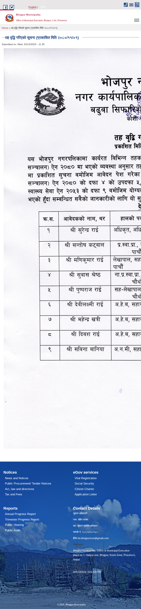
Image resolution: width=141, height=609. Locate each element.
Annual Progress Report (20, 514)
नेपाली (42, 7)
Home (5, 28)
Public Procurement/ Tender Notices (28, 483)
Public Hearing (14, 525)
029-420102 (79, 571)
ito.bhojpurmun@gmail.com (93, 538)
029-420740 (94, 571)
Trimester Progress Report (22, 519)
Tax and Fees (13, 494)
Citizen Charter (84, 489)
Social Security (84, 483)
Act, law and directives (19, 489)
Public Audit (12, 530)
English (32, 7)
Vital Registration (86, 478)
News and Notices (16, 478)
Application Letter (86, 494)
